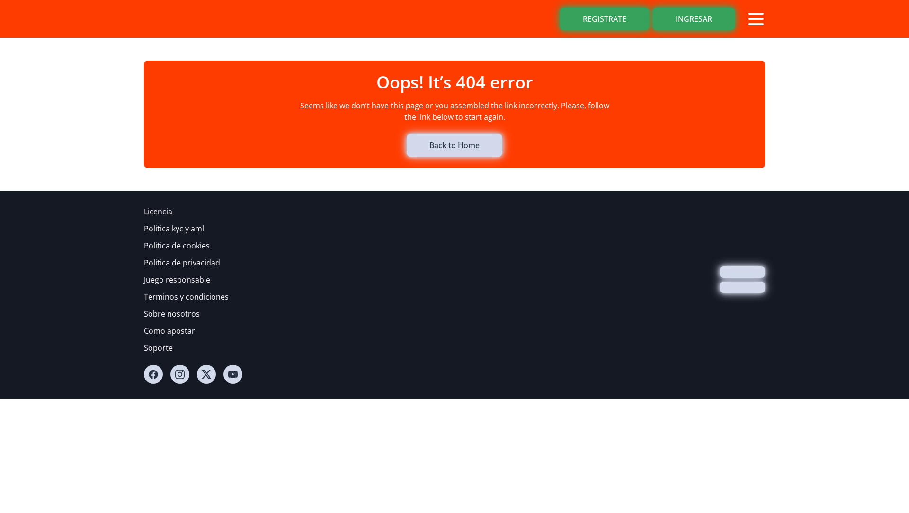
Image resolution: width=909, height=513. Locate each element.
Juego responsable (177, 279)
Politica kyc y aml (174, 228)
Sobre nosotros (172, 314)
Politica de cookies (177, 245)
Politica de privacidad (182, 262)
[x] (206, 374)
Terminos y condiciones (186, 297)
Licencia (158, 211)
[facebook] (153, 374)
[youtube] (232, 374)
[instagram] (179, 374)
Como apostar (169, 331)
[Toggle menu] (755, 18)
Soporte (158, 348)
